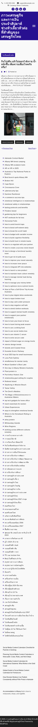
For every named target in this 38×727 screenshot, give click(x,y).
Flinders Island (10, 211)
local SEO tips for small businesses (18, 354)
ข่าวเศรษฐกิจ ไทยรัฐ (12, 486)
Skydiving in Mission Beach (15, 385)
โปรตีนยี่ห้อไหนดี (11, 619)
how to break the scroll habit (16, 231)
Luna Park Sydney (12, 358)
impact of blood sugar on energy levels (20, 341)
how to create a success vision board (19, 248)
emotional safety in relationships (17, 204)
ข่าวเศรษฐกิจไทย (11, 496)
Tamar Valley (10, 388)
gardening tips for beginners (16, 214)
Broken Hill (9, 181)
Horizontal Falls (11, 221)
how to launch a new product (16, 270)
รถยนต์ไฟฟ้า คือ (11, 548)
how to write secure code (14, 338)
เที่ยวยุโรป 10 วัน (11, 592)
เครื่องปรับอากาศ (11, 582)
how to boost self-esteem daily (16, 228)
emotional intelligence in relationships (20, 201)
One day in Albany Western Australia (19, 368)
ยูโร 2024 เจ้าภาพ (11, 542)
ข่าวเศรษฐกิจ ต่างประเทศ (14, 476)
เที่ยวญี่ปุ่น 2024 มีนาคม (14, 585)
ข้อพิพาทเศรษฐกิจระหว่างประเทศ (17, 449)
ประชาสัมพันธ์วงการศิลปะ (15, 519)
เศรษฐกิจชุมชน (10, 609)
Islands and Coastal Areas (15, 348)
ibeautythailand (7, 142)
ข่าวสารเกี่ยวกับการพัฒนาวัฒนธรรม (18, 459)
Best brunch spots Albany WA (16, 177)
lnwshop (29, 142)
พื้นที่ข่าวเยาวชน (11, 529)
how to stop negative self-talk (16, 305)
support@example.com (27, 3)
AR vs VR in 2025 (12, 168)
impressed (19, 142)
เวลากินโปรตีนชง (11, 602)
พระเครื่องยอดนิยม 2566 (14, 523)
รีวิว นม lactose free (12, 555)
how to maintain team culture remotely (19, 273)
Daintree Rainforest (12, 194)
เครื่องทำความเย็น (11, 579)
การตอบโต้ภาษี (10, 439)
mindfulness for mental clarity (16, 361)
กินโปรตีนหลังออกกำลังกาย (15, 445)
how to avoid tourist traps (14, 224)
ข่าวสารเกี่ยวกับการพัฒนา (14, 455)
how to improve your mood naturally (19, 260)
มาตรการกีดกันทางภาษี (14, 538)
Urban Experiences (12, 407)
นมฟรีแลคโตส (10, 512)
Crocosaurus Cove (12, 187)
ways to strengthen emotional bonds (19, 410)
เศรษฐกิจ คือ (9, 605)
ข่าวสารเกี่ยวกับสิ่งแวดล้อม (15, 466)
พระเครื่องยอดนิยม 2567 (14, 526)
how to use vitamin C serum (15, 334)
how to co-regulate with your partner (19, 244)
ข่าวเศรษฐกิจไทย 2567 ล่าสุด (16, 499)
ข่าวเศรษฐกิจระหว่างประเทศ (15, 492)
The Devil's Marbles (12, 391)
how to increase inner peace (16, 263)
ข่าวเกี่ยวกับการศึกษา (13, 472)
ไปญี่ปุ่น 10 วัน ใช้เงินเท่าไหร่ (15, 629)
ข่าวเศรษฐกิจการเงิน (12, 489)
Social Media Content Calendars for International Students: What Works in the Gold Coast (19, 663)
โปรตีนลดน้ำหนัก (8, 55)
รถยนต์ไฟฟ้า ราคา (12, 552)
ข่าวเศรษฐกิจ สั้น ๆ (12, 479)
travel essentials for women (15, 404)
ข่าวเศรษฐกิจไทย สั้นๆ (13, 502)
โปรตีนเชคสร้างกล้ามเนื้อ (14, 626)
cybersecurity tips (11, 191)
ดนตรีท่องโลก (10, 506)
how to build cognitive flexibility (17, 238)
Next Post (31, 148)
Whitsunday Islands (12, 423)
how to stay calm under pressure (17, 302)
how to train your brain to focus (17, 321)
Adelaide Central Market (14, 158)
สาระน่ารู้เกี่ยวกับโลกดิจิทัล (15, 569)
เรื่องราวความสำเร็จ (12, 599)
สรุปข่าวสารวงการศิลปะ (14, 562)
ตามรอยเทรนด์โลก (12, 509)
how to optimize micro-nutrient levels (19, 286)
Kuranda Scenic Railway (14, 351)
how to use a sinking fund (15, 328)
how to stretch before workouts (17, 308)
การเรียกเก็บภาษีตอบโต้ (14, 442)
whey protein (10, 420)
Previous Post (8, 148)
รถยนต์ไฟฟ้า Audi (11, 545)
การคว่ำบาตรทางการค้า (14, 435)
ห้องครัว (8, 572)
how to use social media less (16, 331)
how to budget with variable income (18, 234)
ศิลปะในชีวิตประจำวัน (13, 558)
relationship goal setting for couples (19, 378)
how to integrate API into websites (18, 267)
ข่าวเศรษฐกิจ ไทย (11, 482)
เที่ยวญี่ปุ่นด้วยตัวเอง (12, 589)
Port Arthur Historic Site (14, 375)
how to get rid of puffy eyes (15, 257)
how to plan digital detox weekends (18, 295)
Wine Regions (10, 426)
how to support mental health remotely (19, 312)
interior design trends (13, 344)
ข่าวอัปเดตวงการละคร (13, 469)
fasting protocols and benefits (16, 207)
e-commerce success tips (14, 197)
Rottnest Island (10, 381)
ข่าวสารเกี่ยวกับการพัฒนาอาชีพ (17, 462)
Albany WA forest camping (15, 161)
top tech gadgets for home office (17, 400)
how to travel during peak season (18, 324)
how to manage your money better (18, 283)
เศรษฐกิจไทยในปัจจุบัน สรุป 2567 (17, 612)
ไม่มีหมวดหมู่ (10, 632)
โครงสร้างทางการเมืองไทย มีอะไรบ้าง (19, 615)
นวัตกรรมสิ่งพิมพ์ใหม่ (13, 516)
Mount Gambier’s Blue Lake (15, 364)
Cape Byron (9, 184)
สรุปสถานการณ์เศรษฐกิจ (14, 565)
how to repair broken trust (15, 298)
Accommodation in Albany (12, 691)
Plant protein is (11, 371)
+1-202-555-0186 (9, 3)
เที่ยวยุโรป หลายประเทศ (14, 595)
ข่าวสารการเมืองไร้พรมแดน (15, 452)
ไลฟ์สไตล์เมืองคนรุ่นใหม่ (14, 636)
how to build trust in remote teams (18, 241)
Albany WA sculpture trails (15, 165)
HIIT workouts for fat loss (14, 217)
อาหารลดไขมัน (10, 575)
